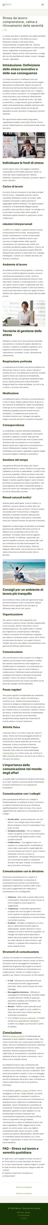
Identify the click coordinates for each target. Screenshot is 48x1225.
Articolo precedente (24, 1187)
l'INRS (27, 122)
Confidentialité (23, 1215)
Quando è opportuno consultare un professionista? (18, 1174)
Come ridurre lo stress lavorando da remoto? (23, 1161)
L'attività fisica (8, 753)
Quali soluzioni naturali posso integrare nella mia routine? (23, 1168)
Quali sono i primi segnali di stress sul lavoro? (23, 1159)
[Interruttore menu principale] (42, 4)
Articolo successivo (24, 1193)
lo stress (24, 1091)
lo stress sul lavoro (16, 1036)
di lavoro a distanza (28, 1018)
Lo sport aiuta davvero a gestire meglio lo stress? (25, 1164)
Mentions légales (23, 1212)
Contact (24, 1218)
